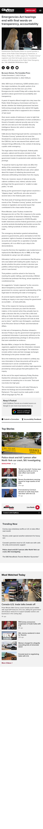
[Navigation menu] (40, 10)
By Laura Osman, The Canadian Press (16, 73)
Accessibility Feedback (32, 419)
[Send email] (17, 67)
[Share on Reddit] (12, 67)
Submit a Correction (11, 419)
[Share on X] (3, 67)
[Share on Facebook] (7, 67)
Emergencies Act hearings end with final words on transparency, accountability (20, 20)
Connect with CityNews (11, 513)
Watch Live (30, 10)
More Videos (6, 663)
